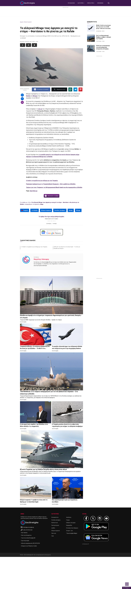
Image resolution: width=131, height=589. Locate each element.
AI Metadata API (85, 544)
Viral (52, 536)
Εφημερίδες (69, 525)
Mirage (78, 210)
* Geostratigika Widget (71, 533)
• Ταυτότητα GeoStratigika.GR (28, 538)
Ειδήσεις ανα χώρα (70, 522)
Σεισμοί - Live (69, 530)
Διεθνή (53, 528)
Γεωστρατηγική (55, 525)
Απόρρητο (127, 587)
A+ (22, 95)
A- (22, 98)
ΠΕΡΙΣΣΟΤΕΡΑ (90, 3)
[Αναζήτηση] (109, 3)
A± (22, 102)
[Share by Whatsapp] (70, 89)
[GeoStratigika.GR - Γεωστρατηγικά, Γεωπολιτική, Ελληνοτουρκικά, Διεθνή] (27, 3)
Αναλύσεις (68, 517)
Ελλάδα (35, 210)
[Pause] (28, 45)
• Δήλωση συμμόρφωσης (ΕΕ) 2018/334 (30, 543)
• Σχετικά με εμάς (25, 540)
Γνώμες (68, 520)
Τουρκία (25, 210)
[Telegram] (75, 89)
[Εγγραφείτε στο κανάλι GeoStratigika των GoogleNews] (51, 232)
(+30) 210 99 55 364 (27, 530)
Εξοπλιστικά (54, 522)
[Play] (22, 45)
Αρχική (21, 22)
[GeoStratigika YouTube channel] (106, 518)
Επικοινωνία (100, 3)
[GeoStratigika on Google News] (96, 537)
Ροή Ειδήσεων (71, 3)
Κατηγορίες (81, 3)
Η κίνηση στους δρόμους (72, 528)
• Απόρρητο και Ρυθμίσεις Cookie (29, 546)
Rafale (71, 210)
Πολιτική (53, 533)
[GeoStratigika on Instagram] (99, 518)
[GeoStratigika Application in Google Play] (96, 526)
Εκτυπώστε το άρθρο (53, 195)
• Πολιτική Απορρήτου (26, 535)
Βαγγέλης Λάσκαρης (41, 259)
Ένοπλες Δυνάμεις (59, 210)
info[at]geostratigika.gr (28, 527)
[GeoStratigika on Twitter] (93, 518)
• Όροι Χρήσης (24, 532)
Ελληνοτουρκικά (27, 22)
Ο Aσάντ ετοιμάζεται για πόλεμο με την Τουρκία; (34, 246)
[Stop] (34, 45)
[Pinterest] (80, 89)
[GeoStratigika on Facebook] (86, 518)
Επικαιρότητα (54, 517)
